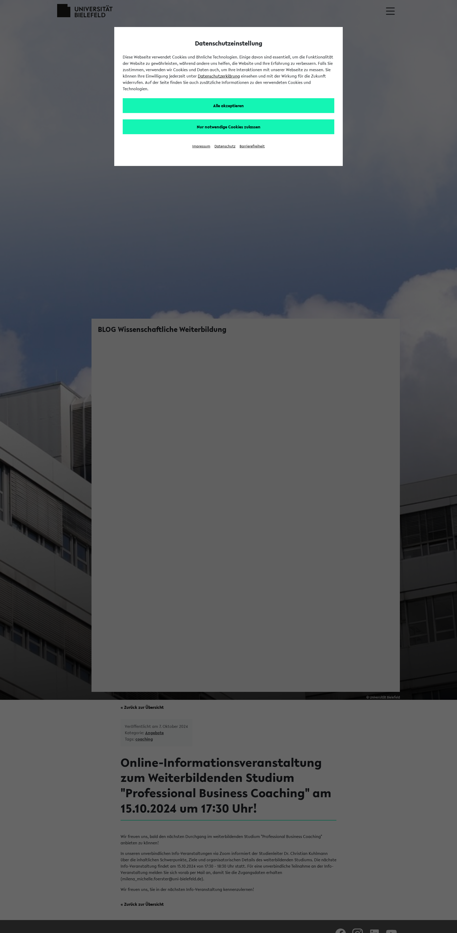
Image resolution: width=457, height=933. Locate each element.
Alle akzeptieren (228, 106)
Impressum (201, 146)
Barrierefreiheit (252, 146)
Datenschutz (224, 146)
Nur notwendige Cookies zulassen (229, 127)
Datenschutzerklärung (219, 76)
